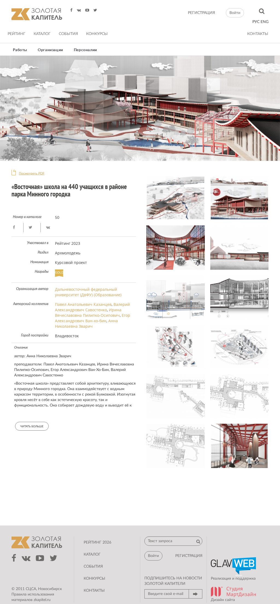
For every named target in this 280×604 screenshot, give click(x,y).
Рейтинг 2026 (97, 542)
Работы (20, 50)
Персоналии (85, 50)
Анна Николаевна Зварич (86, 323)
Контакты (257, 34)
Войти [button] (234, 13)
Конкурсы (97, 34)
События (68, 34)
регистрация (201, 13)
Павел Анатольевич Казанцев (83, 304)
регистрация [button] (188, 556)
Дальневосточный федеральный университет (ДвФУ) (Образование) (88, 292)
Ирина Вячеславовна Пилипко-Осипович (88, 312)
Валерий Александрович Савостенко (92, 307)
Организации (50, 50)
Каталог (42, 34)
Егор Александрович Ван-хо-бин (92, 318)
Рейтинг (16, 34)
